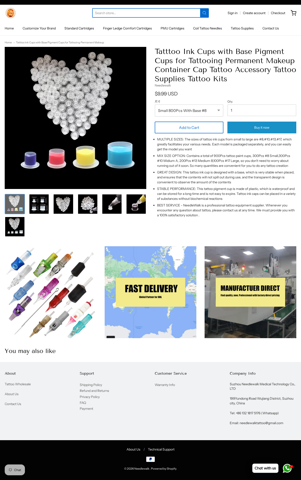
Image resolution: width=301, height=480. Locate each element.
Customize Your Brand (39, 28)
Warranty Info (165, 385)
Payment (86, 408)
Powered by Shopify (163, 468)
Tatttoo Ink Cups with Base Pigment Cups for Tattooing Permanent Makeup (60, 42)
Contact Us (270, 28)
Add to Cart (189, 127)
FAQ (83, 403)
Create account (254, 13)
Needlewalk (163, 85)
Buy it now (261, 127)
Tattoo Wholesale (18, 384)
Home (9, 28)
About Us (12, 394)
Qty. (230, 101)
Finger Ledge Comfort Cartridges (127, 28)
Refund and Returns (94, 391)
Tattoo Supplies (242, 28)
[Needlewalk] (10, 13)
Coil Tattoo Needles (207, 28)
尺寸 (157, 101)
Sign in (233, 13)
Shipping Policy (91, 385)
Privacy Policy (90, 397)
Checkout (278, 13)
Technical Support (161, 449)
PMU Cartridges (172, 28)
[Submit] (204, 13)
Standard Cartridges (79, 28)
